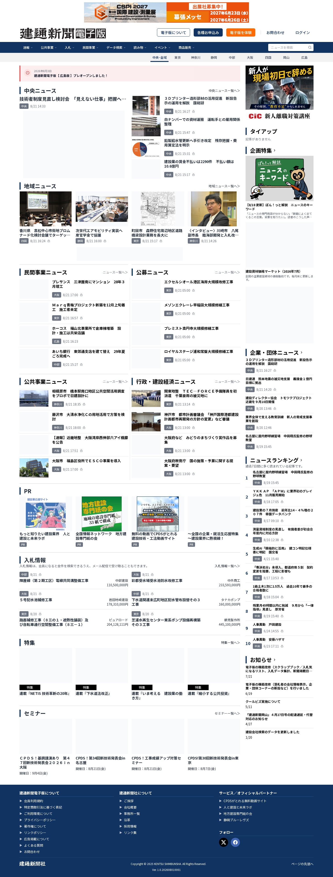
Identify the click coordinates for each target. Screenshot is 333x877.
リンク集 (128, 832)
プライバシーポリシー (37, 820)
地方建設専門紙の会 (235, 813)
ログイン (302, 32)
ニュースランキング (274, 460)
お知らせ (261, 659)
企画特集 (261, 150)
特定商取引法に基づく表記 (40, 807)
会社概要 (128, 807)
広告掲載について (34, 839)
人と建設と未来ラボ (235, 807)
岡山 (286, 57)
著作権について (32, 826)
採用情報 (128, 826)
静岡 (214, 57)
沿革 (124, 820)
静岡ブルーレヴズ (234, 820)
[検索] (310, 47)
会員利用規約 (31, 801)
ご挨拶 (126, 801)
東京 (177, 57)
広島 (304, 57)
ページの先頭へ (302, 864)
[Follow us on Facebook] (235, 842)
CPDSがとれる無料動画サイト (243, 801)
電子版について (173, 32)
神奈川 (195, 57)
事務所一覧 (129, 813)
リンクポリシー (32, 832)
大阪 (250, 57)
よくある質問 (31, 845)
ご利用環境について (36, 813)
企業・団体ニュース (274, 352)
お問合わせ (275, 32)
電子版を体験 (241, 32)
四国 (268, 57)
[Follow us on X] (223, 842)
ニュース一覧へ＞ (115, 272)
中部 (232, 57)
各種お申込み (208, 32)
